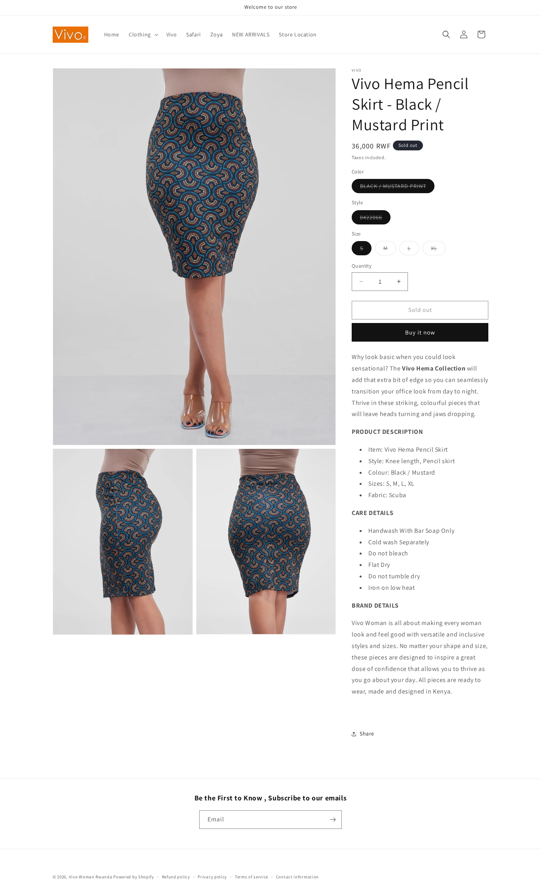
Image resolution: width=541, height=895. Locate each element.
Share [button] (367, 733)
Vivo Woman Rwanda (90, 877)
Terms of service (251, 877)
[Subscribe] (332, 819)
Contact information (297, 877)
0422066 (375, 218)
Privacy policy (212, 877)
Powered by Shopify (133, 877)
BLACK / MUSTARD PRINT (397, 187)
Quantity (361, 265)
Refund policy (176, 877)
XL (438, 249)
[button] (143, 34)
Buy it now (420, 332)
